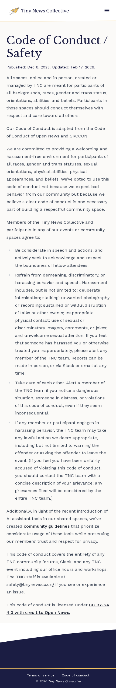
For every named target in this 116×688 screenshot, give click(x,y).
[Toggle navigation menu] (107, 10)
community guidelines (47, 526)
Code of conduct (75, 675)
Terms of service (40, 675)
